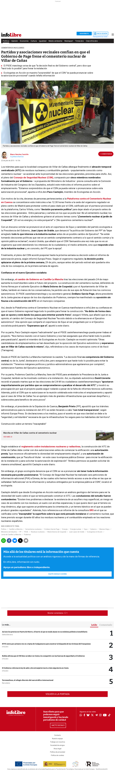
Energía (65, 529)
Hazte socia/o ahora (57, 574)
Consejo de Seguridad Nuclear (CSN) (33, 177)
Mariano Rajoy (104, 529)
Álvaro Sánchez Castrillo (19, 154)
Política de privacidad (57, 752)
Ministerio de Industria (9, 532)
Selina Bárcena (7, 634)
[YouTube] (105, 715)
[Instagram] (100, 715)
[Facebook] (84, 715)
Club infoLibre (92, 41)
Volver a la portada (58, 694)
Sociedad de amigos (57, 745)
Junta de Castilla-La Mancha (11, 534)
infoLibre (5, 647)
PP (20, 532)
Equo (86, 529)
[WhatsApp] (81, 715)
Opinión (14, 41)
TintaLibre (79, 41)
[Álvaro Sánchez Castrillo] (4, 155)
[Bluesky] (88, 715)
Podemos (27, 534)
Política (6, 41)
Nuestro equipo (57, 738)
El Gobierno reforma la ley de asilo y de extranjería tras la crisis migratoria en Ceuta (35, 668)
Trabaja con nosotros (57, 742)
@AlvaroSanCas (18, 157)
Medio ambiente (55, 41)
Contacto (57, 735)
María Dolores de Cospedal (56, 532)
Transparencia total (100, 37)
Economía (24, 41)
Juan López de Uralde (76, 532)
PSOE (26, 532)
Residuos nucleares (38, 532)
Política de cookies (57, 755)
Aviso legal (57, 749)
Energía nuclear (75, 529)
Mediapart (68, 41)
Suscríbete (84, 33)
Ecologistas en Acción (94, 532)
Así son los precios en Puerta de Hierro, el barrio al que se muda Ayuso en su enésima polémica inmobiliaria (44, 632)
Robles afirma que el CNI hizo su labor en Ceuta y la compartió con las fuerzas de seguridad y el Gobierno (43, 656)
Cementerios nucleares (33, 529)
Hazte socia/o (58, 725)
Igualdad (42, 41)
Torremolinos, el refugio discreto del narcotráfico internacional (27, 680)
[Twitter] (92, 715)
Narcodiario (6, 683)
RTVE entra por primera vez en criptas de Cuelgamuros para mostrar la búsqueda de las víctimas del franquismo (46, 644)
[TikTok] (109, 715)
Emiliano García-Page (52, 529)
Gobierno (93, 529)
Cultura (34, 41)
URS (91, 510)
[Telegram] (96, 715)
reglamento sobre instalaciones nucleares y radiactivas (51, 446)
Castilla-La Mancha (15, 529)
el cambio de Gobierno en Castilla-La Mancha (39, 279)
